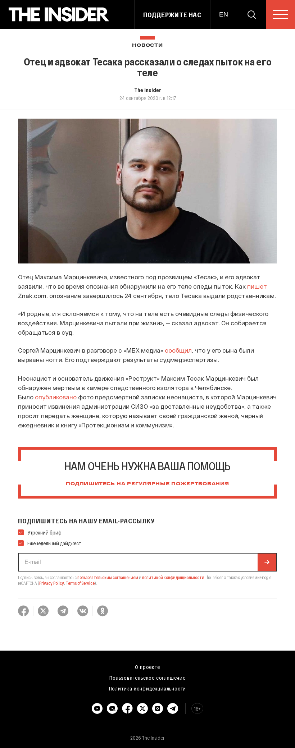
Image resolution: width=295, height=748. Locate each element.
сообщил (178, 350)
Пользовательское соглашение (147, 677)
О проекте (147, 667)
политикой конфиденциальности (173, 577)
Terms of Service (80, 583)
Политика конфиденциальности (147, 688)
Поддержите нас (172, 15)
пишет (257, 286)
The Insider (147, 90)
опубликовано (56, 396)
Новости (147, 45)
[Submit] (267, 562)
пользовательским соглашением (107, 577)
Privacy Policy (51, 583)
